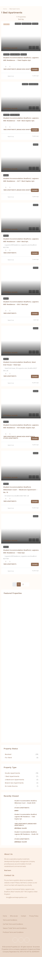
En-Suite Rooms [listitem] (11, 786)
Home (5, 9)
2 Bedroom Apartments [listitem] (14, 780)
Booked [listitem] (8, 754)
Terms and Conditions (10, 920)
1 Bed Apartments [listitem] (12, 776)
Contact (23, 916)
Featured (23, 54)
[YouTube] (26, 940)
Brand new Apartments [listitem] (14, 783)
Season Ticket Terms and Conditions (15, 928)
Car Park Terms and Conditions (13, 924)
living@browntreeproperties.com (16, 897)
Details (35, 69)
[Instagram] (21, 940)
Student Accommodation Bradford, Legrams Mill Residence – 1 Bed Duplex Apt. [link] (25, 817)
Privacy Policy (33, 916)
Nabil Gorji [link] (11, 76)
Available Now (15, 54)
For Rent (6, 54)
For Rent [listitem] (8, 758)
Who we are (14, 916)
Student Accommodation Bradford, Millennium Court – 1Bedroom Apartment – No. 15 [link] (20, 489)
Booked (6, 175)
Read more (7, 870)
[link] (21, 36)
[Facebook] (15, 940)
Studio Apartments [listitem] (12, 773)
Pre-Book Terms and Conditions (13, 932)
